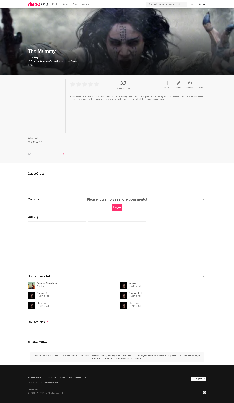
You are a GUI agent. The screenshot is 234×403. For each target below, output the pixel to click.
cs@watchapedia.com (49, 383)
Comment (178, 88)
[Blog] (204, 392)
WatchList (167, 88)
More (201, 88)
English (198, 379)
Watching (189, 88)
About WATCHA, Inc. (82, 377)
